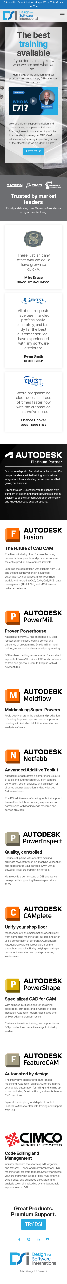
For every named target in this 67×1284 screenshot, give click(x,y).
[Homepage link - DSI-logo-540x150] (33, 1263)
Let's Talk (33, 151)
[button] (62, 14)
